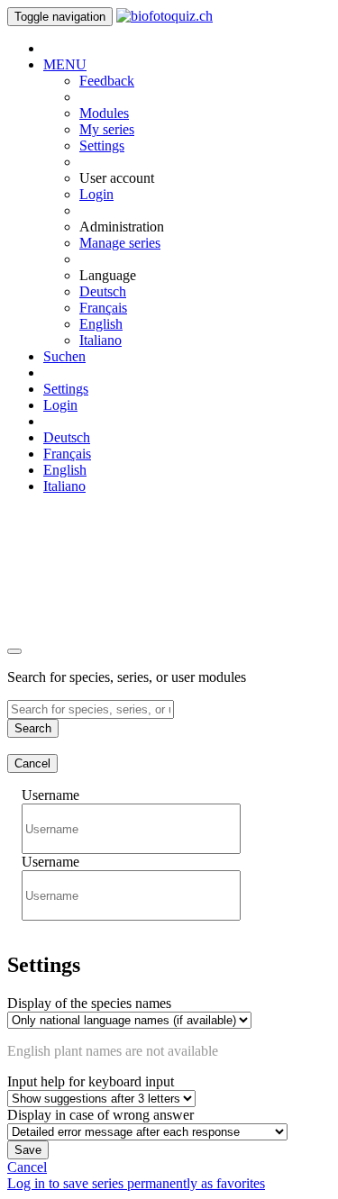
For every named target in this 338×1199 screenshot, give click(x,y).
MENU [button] (65, 64)
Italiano (100, 340)
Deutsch (102, 291)
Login (96, 194)
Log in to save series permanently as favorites (136, 1183)
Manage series (119, 242)
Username (50, 795)
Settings (101, 145)
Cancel (32, 763)
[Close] (14, 651)
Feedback (106, 80)
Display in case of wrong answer (100, 1114)
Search (32, 728)
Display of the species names (89, 1003)
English (101, 324)
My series (106, 129)
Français (103, 307)
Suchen (64, 356)
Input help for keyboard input (90, 1081)
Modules (104, 113)
